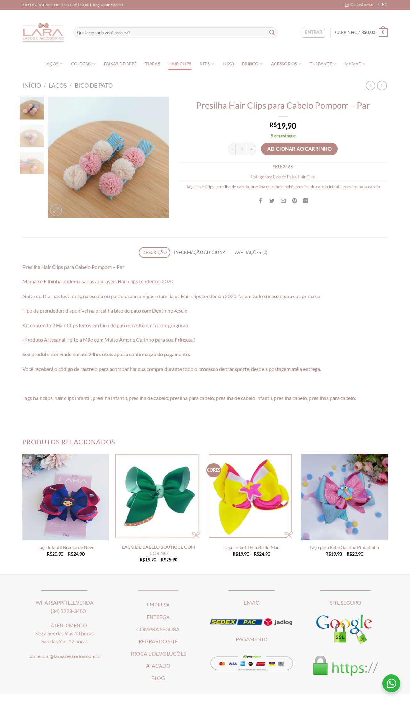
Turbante (321, 64)
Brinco (250, 64)
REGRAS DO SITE (158, 641)
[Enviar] (272, 32)
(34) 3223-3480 (68, 611)
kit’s (205, 64)
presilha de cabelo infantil (318, 186)
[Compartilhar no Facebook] (261, 201)
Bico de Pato (94, 85)
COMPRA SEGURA (158, 629)
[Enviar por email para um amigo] (283, 201)
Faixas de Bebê (120, 64)
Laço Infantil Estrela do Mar (251, 547)
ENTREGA (158, 617)
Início (31, 85)
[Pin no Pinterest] (295, 201)
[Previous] (58, 157)
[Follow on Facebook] (378, 5)
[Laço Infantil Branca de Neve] (65, 497)
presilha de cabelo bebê (272, 186)
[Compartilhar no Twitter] (272, 201)
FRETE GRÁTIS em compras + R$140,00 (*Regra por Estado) (72, 4)
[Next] (158, 157)
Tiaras (152, 64)
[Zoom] (56, 210)
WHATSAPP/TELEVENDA (65, 603)
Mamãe (353, 64)
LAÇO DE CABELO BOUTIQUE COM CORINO (158, 550)
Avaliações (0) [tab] (251, 252)
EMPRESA (158, 604)
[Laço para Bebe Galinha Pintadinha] (344, 497)
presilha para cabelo (361, 186)
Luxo (228, 64)
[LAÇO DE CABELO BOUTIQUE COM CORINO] (158, 497)
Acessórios (284, 64)
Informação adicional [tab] (201, 252)
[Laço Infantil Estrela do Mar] (251, 497)
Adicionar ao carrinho (299, 149)
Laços (51, 64)
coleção (81, 64)
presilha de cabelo (232, 186)
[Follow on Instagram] (384, 5)
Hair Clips (180, 64)
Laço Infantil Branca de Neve (65, 547)
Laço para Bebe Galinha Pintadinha (344, 547)
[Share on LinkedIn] (306, 201)
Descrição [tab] (154, 252)
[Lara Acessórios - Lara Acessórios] (43, 32)
